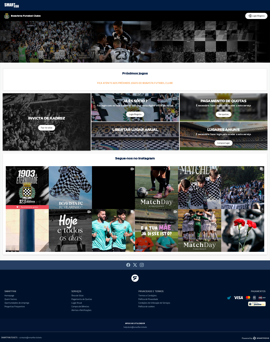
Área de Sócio (77, 295)
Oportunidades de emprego (16, 302)
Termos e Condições (147, 295)
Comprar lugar (223, 143)
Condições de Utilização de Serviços (154, 302)
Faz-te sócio (46, 127)
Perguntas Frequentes (14, 306)
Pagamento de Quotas (81, 299)
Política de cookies (146, 306)
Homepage (9, 295)
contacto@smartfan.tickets (30, 337)
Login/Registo (135, 114)
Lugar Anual (76, 302)
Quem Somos (10, 299)
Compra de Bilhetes (80, 306)
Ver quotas (224, 114)
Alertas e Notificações (81, 310)
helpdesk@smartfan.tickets (135, 327)
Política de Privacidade (148, 299)
